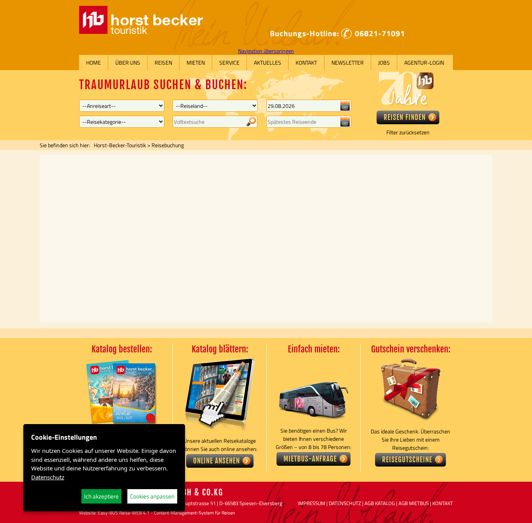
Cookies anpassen (152, 496)
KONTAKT (442, 503)
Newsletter (347, 62)
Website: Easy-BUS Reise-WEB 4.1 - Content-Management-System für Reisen (157, 512)
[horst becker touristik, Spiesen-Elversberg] (141, 32)
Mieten (196, 62)
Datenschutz (47, 477)
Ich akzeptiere (101, 496)
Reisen (163, 62)
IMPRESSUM (311, 503)
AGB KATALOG (380, 503)
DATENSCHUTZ (345, 503)
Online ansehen (216, 461)
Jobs (384, 62)
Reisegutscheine (407, 460)
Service (229, 62)
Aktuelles (267, 62)
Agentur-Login (424, 62)
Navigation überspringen (266, 51)
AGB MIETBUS (413, 503)
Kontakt (306, 62)
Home (93, 62)
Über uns (127, 62)
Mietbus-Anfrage (310, 459)
